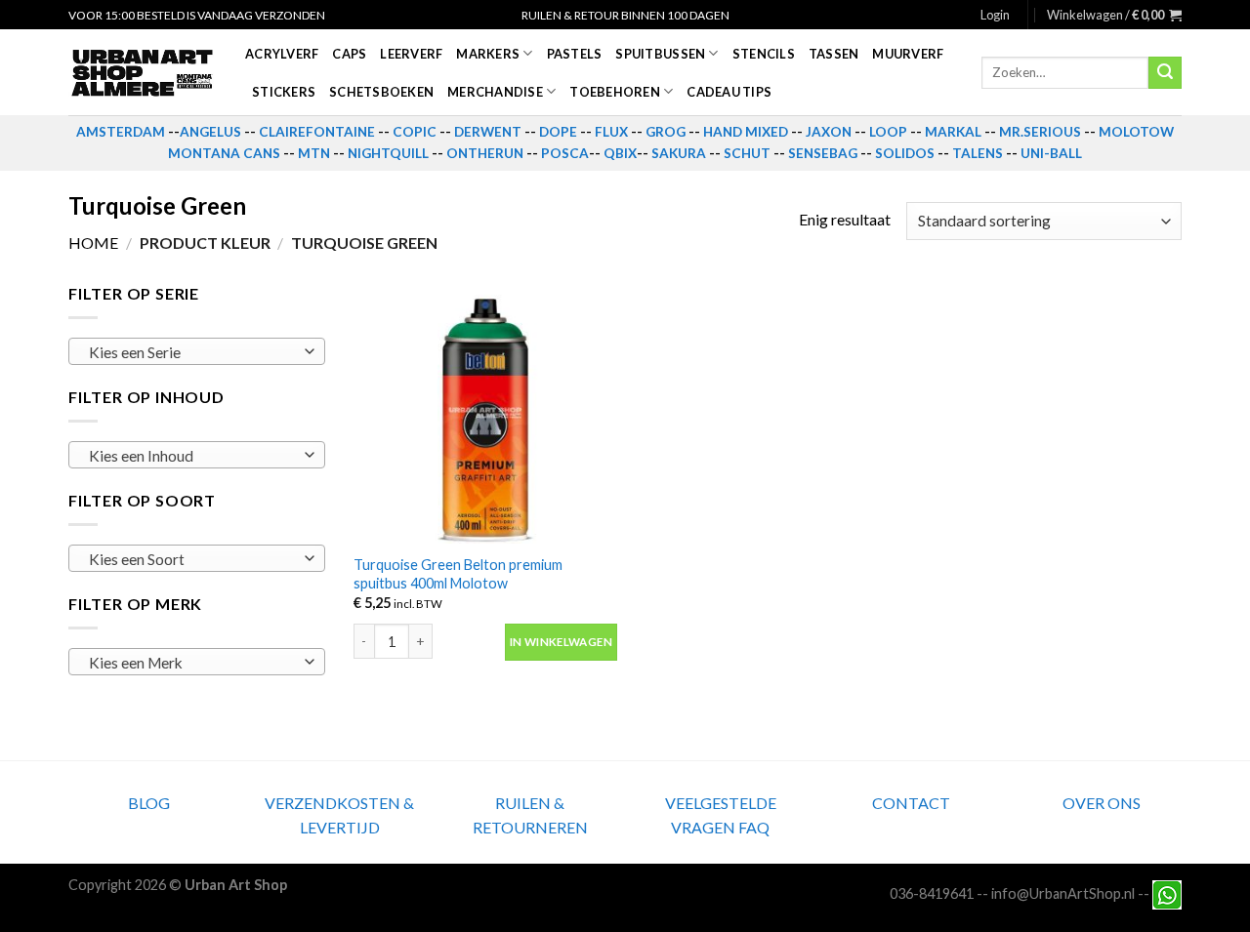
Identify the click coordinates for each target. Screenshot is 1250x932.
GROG (666, 132)
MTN (314, 153)
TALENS (977, 153)
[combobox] (196, 351)
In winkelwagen (561, 641)
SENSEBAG (822, 153)
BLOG (149, 802)
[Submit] (1165, 73)
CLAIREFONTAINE (317, 132)
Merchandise (495, 92)
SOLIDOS (905, 153)
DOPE (558, 132)
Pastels (575, 53)
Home (93, 242)
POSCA (565, 153)
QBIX (620, 153)
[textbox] (192, 352)
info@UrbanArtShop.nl (1063, 893)
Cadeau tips (729, 92)
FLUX (611, 132)
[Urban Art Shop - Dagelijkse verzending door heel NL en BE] (142, 73)
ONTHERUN (484, 153)
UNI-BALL (1051, 153)
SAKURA (678, 153)
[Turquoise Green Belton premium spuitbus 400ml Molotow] (485, 413)
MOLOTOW (1136, 132)
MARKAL (953, 132)
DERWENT (487, 132)
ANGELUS (210, 132)
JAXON (829, 132)
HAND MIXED (745, 132)
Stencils (763, 53)
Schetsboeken (381, 92)
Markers (488, 53)
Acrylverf (281, 53)
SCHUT (747, 153)
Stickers (283, 92)
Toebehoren (614, 92)
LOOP (888, 132)
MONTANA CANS (224, 153)
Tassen (834, 53)
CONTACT (911, 802)
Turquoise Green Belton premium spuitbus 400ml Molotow (458, 573)
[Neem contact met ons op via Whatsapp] (1167, 893)
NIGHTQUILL (388, 153)
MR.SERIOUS (1040, 132)
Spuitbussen (660, 53)
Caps (349, 53)
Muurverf (907, 53)
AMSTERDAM (120, 132)
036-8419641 (932, 893)
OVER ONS (1101, 802)
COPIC (415, 132)
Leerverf (411, 53)
